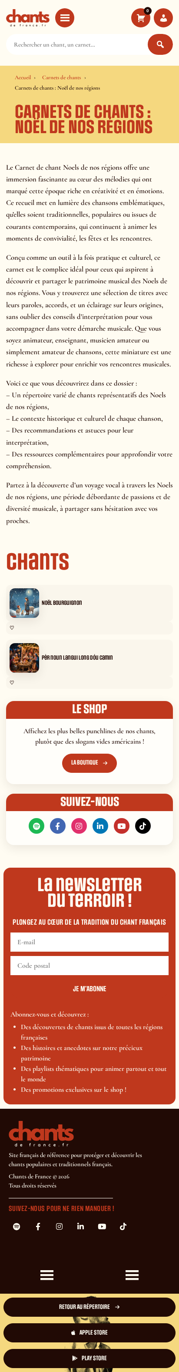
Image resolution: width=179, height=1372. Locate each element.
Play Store (94, 1358)
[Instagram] (79, 826)
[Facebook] (58, 826)
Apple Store (94, 1332)
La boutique (84, 762)
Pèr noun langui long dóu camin (77, 657)
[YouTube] (121, 826)
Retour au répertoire (84, 1307)
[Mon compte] (163, 17)
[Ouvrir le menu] (64, 17)
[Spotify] (36, 826)
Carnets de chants (61, 77)
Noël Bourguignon (62, 603)
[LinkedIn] (100, 826)
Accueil (23, 77)
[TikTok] (143, 826)
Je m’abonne (89, 989)
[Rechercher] (160, 44)
